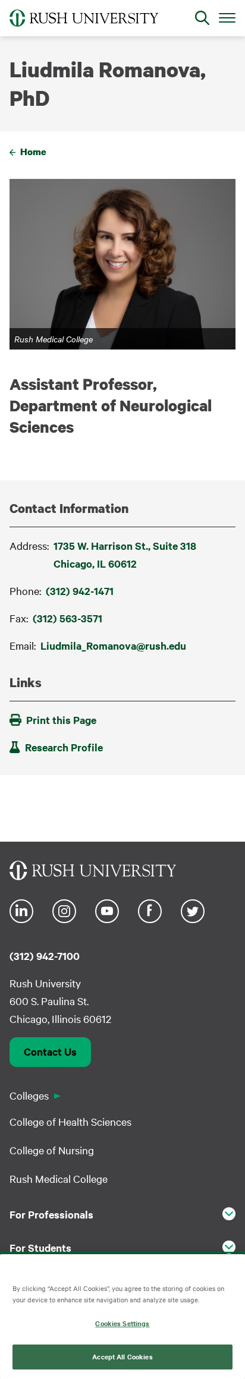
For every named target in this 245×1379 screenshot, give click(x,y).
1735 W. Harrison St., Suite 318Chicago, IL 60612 (125, 555)
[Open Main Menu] (227, 17)
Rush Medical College (59, 1178)
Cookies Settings (122, 1323)
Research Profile (64, 747)
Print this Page (61, 720)
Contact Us (50, 1051)
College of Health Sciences (70, 1121)
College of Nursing (52, 1150)
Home (33, 151)
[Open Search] (202, 18)
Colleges (29, 1095)
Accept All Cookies (122, 1356)
